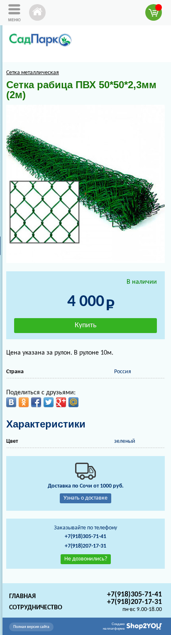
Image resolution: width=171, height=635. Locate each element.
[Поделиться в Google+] (61, 402)
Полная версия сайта (31, 627)
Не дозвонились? (85, 559)
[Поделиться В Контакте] (11, 402)
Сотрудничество (35, 607)
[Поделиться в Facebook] (36, 402)
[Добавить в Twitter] (49, 402)
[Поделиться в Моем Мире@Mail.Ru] (73, 402)
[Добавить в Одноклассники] (24, 402)
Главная (22, 596)
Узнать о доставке (85, 498)
